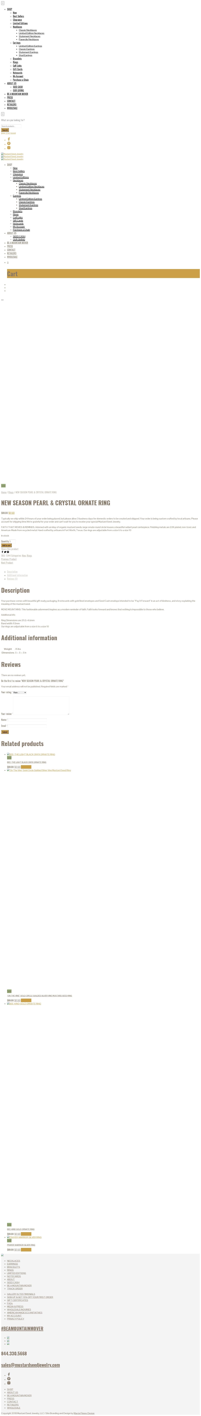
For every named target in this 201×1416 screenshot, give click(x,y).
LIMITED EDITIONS (16, 1273)
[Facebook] (2, 552)
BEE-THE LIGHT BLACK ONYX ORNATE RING (26, 762)
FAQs (10, 1303)
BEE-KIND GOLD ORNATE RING (20, 1229)
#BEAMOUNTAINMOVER (22, 1328)
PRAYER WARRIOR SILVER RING (21, 1245)
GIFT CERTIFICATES (17, 1300)
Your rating (7, 692)
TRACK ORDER (15, 1288)
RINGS (10, 1270)
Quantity (5, 541)
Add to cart (26, 767)
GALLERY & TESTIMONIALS (21, 1294)
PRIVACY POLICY (15, 1318)
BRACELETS (13, 1267)
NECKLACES (13, 1260)
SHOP (9, 9)
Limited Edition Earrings (30, 46)
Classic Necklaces (28, 30)
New (15, 12)
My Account (18, 76)
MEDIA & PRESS (15, 1306)
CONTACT (11, 101)
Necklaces (17, 27)
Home (3, 492)
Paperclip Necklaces (29, 39)
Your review (7, 714)
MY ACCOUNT (14, 1315)
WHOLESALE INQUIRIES (19, 1309)
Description (12, 571)
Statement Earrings (28, 52)
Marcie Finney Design (84, 1413)
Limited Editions (20, 23)
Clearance (17, 19)
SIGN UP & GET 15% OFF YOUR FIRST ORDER (30, 1297)
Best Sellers (18, 16)
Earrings (16, 42)
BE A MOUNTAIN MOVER (17, 94)
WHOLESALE (12, 108)
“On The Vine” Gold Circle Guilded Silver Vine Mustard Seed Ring (39, 995)
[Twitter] (5, 552)
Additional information (17, 575)
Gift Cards (18, 69)
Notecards (17, 72)
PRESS (10, 97)
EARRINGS (12, 1263)
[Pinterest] (8, 552)
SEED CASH (18, 87)
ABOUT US (11, 83)
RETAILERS (11, 104)
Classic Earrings (27, 49)
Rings (15, 62)
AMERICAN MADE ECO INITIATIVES (24, 1312)
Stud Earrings (25, 55)
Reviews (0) (12, 578)
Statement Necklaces (29, 36)
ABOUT (11, 1279)
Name (4, 719)
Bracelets (17, 58)
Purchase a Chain (21, 80)
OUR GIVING (18, 90)
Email (4, 726)
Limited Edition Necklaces (31, 33)
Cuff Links (17, 65)
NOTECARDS (14, 1276)
